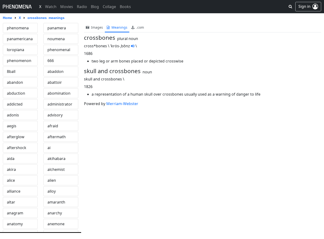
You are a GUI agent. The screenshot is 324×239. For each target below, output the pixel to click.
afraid (52, 125)
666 (50, 60)
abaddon (55, 71)
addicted (15, 104)
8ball (11, 71)
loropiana (15, 49)
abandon (15, 82)
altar (11, 202)
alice (11, 180)
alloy (51, 191)
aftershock (16, 147)
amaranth (56, 202)
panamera (56, 28)
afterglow (15, 136)
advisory (55, 115)
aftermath (56, 136)
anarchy (54, 213)
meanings (119, 27)
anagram (15, 213)
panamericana (20, 38)
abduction (16, 93)
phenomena (18, 28)
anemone (56, 223)
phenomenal (58, 49)
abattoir (54, 82)
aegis (11, 125)
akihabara (56, 158)
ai (49, 147)
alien (51, 180)
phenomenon (19, 60)
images (96, 27)
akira (11, 169)
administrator (59, 104)
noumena (56, 38)
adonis (13, 115)
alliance (13, 191)
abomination (58, 93)
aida (10, 158)
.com (139, 27)
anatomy (15, 223)
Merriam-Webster (122, 103)
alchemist (56, 169)
